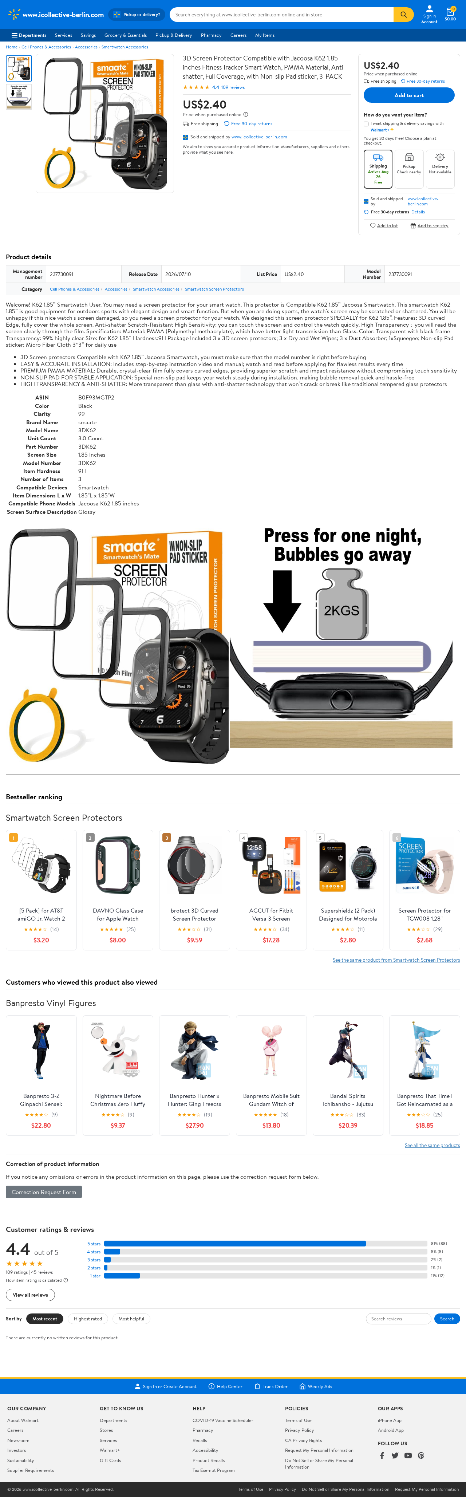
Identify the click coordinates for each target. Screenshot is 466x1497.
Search (447, 1318)
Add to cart (409, 95)
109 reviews (233, 87)
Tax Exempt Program (214, 1470)
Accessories (86, 47)
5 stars (93, 1243)
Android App (391, 1430)
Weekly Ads (320, 1386)
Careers (238, 35)
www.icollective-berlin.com (259, 136)
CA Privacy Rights (303, 1440)
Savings (88, 35)
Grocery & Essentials (125, 35)
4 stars (93, 1251)
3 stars (93, 1259)
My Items (265, 35)
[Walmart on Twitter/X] (395, 1456)
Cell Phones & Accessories (46, 47)
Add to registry (433, 225)
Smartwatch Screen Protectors (214, 289)
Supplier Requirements (30, 1470)
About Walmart (23, 1420)
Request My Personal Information (319, 1450)
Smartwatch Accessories (125, 47)
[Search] (404, 14)
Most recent (44, 1318)
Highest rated (88, 1318)
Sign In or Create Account (170, 1386)
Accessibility (205, 1450)
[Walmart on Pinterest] (421, 1456)
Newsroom (18, 1440)
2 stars (93, 1268)
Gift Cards (110, 1460)
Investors (16, 1450)
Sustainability (20, 1460)
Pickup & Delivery (173, 35)
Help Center (229, 1386)
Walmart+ (110, 1450)
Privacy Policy (299, 1430)
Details (418, 211)
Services (63, 35)
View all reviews (30, 1294)
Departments (32, 35)
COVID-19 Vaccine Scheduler (223, 1420)
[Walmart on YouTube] (408, 1456)
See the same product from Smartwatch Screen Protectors (396, 959)
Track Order (275, 1386)
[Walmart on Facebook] (382, 1456)
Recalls (200, 1440)
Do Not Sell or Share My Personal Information (345, 1489)
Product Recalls (209, 1460)
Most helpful (131, 1318)
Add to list (387, 225)
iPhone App (390, 1420)
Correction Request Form (44, 1192)
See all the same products (432, 1145)
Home (11, 47)
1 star (95, 1276)
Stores (106, 1430)
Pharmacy (211, 35)
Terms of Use (298, 1420)
